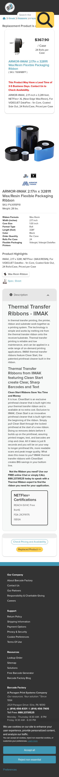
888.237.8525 (26, 712)
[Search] (45, 20)
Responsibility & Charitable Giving (26, 595)
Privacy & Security (17, 632)
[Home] (4, 18)
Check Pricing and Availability (29, 542)
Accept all (29, 750)
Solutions (12, 668)
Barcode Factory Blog (19, 678)
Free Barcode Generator (20, 673)
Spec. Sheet (14, 281)
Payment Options (16, 626)
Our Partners (14, 590)
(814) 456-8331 (18, 708)
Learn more (33, 740)
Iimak (12, 18)
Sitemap (11, 663)
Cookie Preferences (18, 637)
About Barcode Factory (20, 580)
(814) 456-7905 (40, 708)
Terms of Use (14, 642)
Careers (11, 601)
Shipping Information (18, 621)
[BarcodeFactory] (10, 7)
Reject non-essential (29, 759)
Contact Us (13, 585)
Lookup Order (14, 658)
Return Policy (14, 616)
